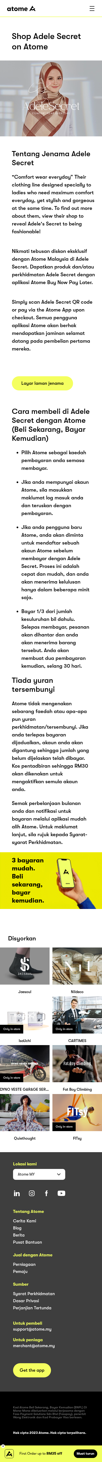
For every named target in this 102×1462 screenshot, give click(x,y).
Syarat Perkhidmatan (34, 1293)
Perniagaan (24, 1264)
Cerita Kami (24, 1221)
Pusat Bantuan (27, 1242)
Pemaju (20, 1271)
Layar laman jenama (42, 383)
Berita (19, 1235)
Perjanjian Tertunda (32, 1308)
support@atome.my (32, 1329)
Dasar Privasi (26, 1300)
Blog (17, 1228)
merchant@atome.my (34, 1345)
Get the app (32, 1370)
